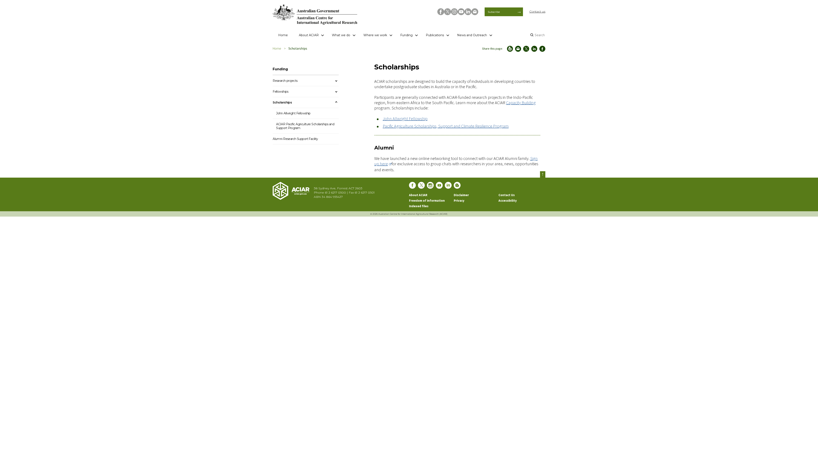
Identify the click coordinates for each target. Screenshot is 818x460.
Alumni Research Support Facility (295, 139)
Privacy (459, 200)
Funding (406, 35)
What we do (341, 35)
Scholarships (282, 102)
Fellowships (280, 91)
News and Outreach (472, 35)
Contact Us (506, 195)
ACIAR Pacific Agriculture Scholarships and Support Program (305, 126)
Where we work (375, 35)
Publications (435, 35)
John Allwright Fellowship (405, 118)
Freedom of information (427, 200)
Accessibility (507, 200)
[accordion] (336, 80)
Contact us (537, 11)
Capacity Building (521, 102)
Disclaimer (461, 195)
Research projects (285, 81)
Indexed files (418, 206)
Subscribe (494, 11)
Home (283, 35)
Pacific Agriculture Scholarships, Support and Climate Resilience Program (446, 126)
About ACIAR (309, 35)
